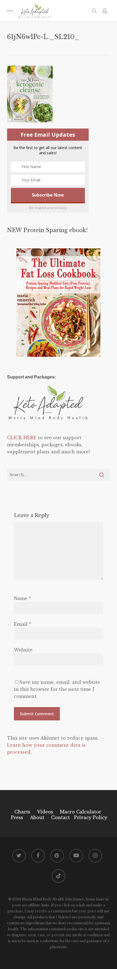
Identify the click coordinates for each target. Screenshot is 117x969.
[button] (10, 11)
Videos (45, 811)
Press (17, 817)
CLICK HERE (21, 437)
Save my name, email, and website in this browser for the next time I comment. (57, 689)
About (37, 817)
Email (22, 624)
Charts (22, 811)
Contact (60, 817)
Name (22, 598)
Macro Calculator (80, 811)
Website (23, 650)
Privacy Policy (90, 817)
